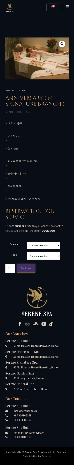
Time (14, 254)
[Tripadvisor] (37, 323)
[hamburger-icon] (65, 7)
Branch (14, 244)
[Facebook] (21, 323)
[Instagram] (29, 323)
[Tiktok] (52, 323)
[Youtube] (44, 323)
